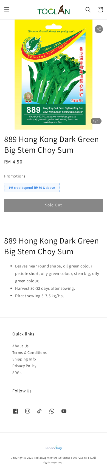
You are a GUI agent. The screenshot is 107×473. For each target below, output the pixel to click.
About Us (20, 345)
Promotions (15, 176)
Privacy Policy (24, 365)
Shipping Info (24, 359)
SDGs (16, 372)
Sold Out (53, 204)
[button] (7, 10)
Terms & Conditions (29, 352)
